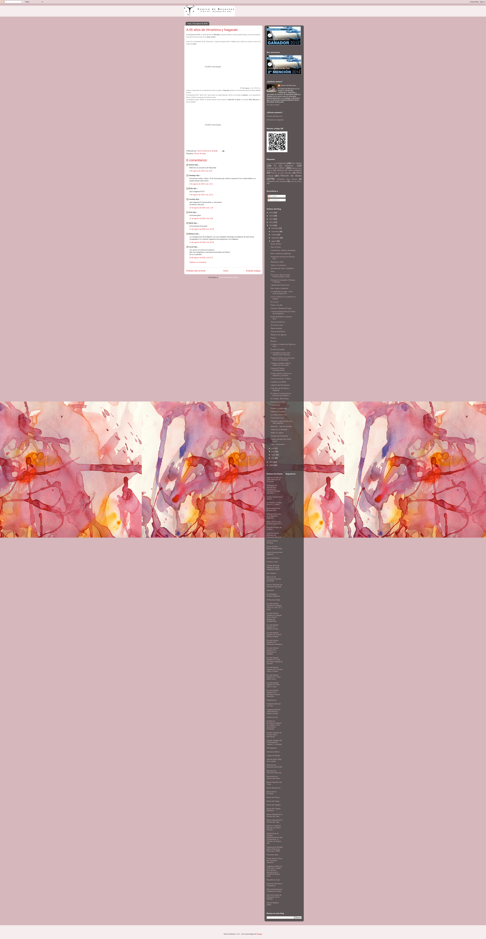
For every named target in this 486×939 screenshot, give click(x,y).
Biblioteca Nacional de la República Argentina (274, 516)
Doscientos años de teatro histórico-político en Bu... (281, 276)
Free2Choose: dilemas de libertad (283, 250)
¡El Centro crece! (277, 325)
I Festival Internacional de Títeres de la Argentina (283, 313)
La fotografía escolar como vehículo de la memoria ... (281, 354)
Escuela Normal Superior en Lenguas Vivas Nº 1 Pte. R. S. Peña (274, 607)
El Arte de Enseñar (278, 349)
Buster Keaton (276, 244)
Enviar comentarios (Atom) (229, 277)
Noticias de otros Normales (281, 173)
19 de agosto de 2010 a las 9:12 (201, 258)
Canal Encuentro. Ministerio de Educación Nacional (274, 535)
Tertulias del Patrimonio (279, 436)
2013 (271, 216)
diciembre (275, 228)
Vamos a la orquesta (278, 265)
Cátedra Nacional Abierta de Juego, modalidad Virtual (273, 567)
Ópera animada (276, 328)
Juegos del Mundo (273, 756)
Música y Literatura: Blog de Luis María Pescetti (274, 828)
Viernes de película (278, 322)
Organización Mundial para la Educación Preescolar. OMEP (274, 849)
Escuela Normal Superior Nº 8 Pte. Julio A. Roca (273, 685)
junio (273, 452)
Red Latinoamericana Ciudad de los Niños (274, 890)
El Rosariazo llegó (273, 600)
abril (273, 458)
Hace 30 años (276, 247)
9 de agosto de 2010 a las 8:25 (200, 171)
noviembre (275, 231)
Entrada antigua (253, 271)
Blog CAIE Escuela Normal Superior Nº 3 (274, 523)
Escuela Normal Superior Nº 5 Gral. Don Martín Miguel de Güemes (274, 661)
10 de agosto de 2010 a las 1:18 (201, 208)
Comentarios (274, 200)
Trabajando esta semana (287, 179)
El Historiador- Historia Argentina (273, 595)
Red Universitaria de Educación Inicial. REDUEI (274, 897)
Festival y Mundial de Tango (281, 308)
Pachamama (275, 405)
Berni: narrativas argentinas (281, 254)
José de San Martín (278, 331)
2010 (271, 225)
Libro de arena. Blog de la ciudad (274, 760)
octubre (274, 235)
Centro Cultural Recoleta (272, 542)
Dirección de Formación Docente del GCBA (274, 579)
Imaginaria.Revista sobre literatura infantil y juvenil (273, 712)
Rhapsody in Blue (277, 262)
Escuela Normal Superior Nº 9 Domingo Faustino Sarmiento (273, 693)
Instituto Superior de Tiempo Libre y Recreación (274, 735)
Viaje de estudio (296, 181)
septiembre (275, 238)
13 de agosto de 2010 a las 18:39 (201, 229)
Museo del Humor (273, 797)
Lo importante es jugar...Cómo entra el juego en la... (282, 293)
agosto (274, 241)
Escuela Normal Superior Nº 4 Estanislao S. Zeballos (272, 651)
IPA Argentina (272, 748)
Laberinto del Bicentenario (280, 385)
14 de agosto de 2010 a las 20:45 (201, 242)
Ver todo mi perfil (273, 105)
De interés (297, 163)
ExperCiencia (271, 700)
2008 (271, 465)
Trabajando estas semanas (277, 181)
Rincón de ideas (200, 153)
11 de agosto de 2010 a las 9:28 (201, 218)
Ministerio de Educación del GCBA (274, 766)
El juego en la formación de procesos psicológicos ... (281, 394)
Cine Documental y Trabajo (281, 379)
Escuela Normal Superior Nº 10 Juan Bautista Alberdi (274, 635)
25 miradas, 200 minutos (280, 399)
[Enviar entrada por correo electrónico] (223, 151)
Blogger (259, 934)
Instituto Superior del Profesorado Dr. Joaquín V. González (274, 742)
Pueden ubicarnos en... (275, 116)
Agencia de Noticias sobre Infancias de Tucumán (274, 479)
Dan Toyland (271, 573)
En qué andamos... (284, 166)
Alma (273, 271)
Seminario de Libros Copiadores (282, 268)
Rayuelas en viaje (273, 880)
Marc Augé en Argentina (279, 288)
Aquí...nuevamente (278, 444)
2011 (271, 222)
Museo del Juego (273, 801)
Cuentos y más (272, 562)
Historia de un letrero (278, 402)
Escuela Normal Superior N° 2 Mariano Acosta (272, 627)
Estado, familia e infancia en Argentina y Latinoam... (281, 374)
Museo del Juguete (274, 805)
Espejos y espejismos (279, 408)
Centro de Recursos (288, 85)
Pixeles (273, 338)
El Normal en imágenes (275, 120)
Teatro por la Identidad (279, 430)
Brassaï (273, 341)
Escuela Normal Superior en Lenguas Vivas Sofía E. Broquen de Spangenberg (274, 617)
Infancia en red (272, 717)
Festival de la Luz (277, 418)
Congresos (281, 163)
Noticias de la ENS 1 (276, 168)
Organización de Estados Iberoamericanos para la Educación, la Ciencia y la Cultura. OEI (274, 838)
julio (273, 448)
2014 (271, 213)
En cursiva (275, 302)
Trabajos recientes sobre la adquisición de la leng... (281, 364)
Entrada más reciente (195, 271)
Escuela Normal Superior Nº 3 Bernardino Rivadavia (274, 642)
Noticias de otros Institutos (289, 170)
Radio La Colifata (277, 433)
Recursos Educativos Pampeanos (274, 885)
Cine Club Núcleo (273, 558)
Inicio (225, 271)
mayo (273, 455)
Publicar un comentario (197, 262)
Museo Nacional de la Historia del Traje (274, 815)
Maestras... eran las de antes (281, 426)
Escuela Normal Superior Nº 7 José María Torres (273, 677)
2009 (271, 462)
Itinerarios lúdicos (273, 752)
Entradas (273, 196)
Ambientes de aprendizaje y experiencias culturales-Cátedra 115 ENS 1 (273, 489)
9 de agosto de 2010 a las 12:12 (201, 195)
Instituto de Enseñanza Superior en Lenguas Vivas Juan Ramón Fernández (274, 725)
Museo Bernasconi (273, 788)
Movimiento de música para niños (273, 777)
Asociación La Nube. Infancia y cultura (274, 504)
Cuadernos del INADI (278, 382)
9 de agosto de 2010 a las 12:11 (201, 184)
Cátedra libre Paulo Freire (280, 285)
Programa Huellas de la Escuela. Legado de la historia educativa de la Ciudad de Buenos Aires (274, 871)
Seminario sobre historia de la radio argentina (281, 422)
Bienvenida (270, 163)
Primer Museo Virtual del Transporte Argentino (274, 860)
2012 (271, 219)
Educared (270, 590)
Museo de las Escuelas (272, 793)
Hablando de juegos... (279, 412)
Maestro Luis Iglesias (278, 335)
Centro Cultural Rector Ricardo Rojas (274, 548)
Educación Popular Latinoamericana (278, 369)
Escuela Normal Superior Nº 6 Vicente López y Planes (274, 669)
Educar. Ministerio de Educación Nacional (274, 586)
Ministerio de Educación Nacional (274, 772)
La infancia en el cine (278, 415)
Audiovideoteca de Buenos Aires (273, 509)
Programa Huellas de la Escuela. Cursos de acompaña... (283, 359)
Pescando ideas (272, 855)
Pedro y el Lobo (276, 305)
